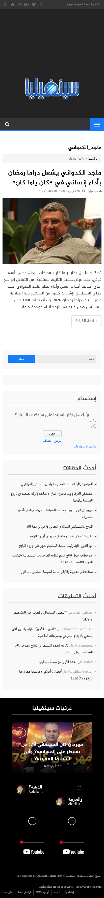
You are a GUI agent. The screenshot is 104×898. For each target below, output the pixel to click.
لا (91, 427)
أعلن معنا (8, 892)
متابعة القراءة (86, 321)
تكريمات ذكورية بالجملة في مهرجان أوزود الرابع (61, 536)
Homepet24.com (63, 887)
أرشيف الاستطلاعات (85, 447)
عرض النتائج (52, 440)
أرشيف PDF (42, 892)
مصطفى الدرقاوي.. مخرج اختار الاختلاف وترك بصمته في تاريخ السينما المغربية (52, 497)
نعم (90, 421)
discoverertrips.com (88, 887)
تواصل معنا (24, 892)
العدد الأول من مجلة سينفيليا (58, 662)
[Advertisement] (52, 44)
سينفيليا (93, 191)
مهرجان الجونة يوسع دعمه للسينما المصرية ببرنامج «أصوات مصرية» (54, 513)
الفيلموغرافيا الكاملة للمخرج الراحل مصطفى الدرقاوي (57, 484)
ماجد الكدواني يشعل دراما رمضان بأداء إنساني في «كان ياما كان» (54, 178)
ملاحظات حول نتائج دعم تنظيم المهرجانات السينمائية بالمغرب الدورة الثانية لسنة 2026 (52, 559)
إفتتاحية (69, 892)
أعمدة (57, 892)
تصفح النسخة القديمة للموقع (83, 4)
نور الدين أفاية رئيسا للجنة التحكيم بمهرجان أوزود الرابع (56, 546)
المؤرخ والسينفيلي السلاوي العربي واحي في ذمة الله (59, 526)
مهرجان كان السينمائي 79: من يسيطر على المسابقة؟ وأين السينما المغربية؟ (52, 752)
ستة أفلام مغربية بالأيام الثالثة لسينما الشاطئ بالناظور (57, 572)
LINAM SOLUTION (44, 876)
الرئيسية (93, 159)
